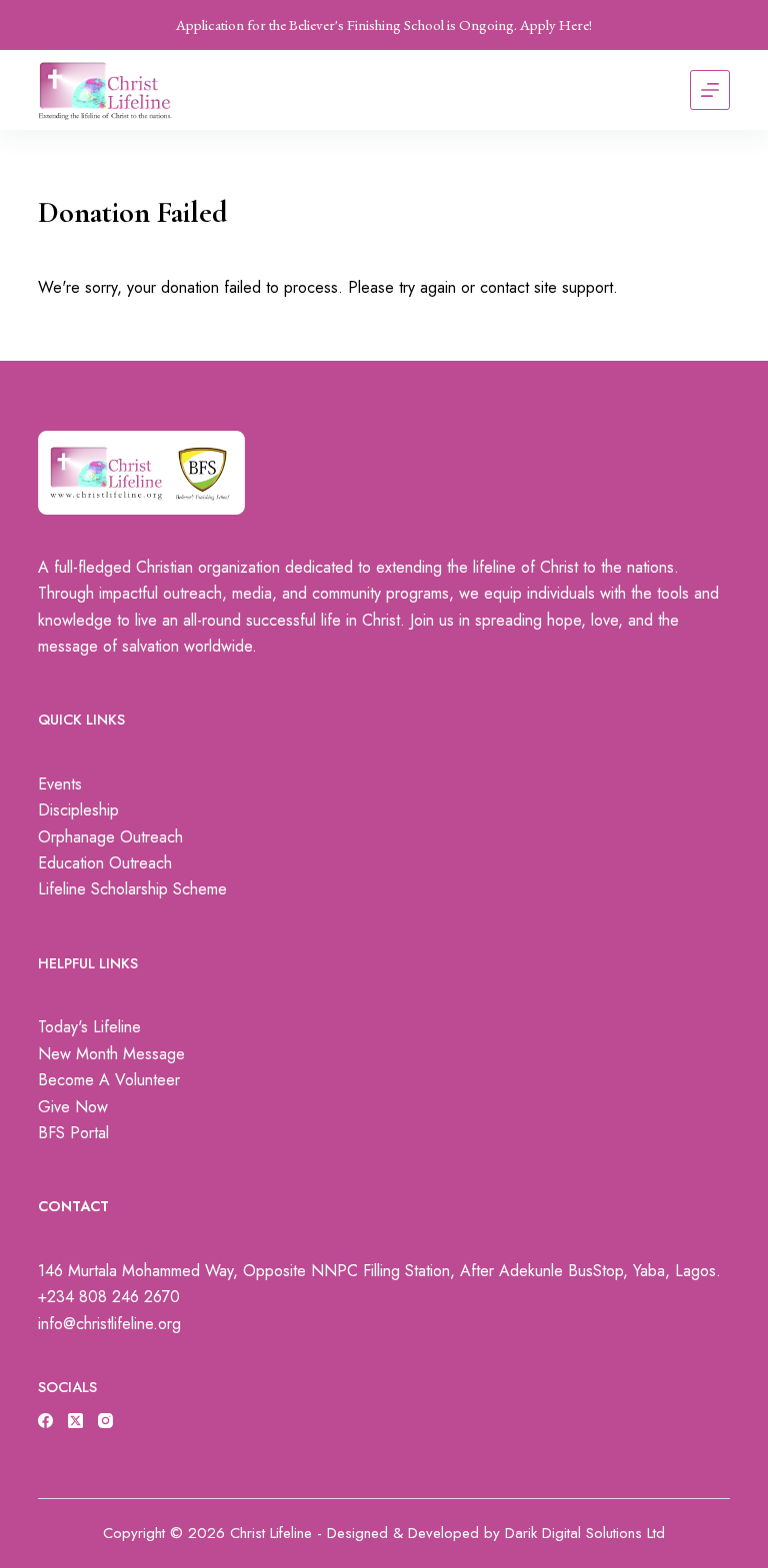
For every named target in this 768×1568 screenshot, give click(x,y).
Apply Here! (556, 24)
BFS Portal (73, 1132)
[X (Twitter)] (75, 1420)
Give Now (73, 1106)
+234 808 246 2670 (109, 1296)
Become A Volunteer (109, 1079)
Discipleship (78, 809)
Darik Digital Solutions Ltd (585, 1533)
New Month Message (111, 1053)
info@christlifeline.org (109, 1323)
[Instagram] (105, 1420)
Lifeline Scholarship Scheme (132, 888)
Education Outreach (105, 862)
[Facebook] (45, 1420)
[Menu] (710, 90)
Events (60, 784)
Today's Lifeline (89, 1026)
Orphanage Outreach (110, 836)
